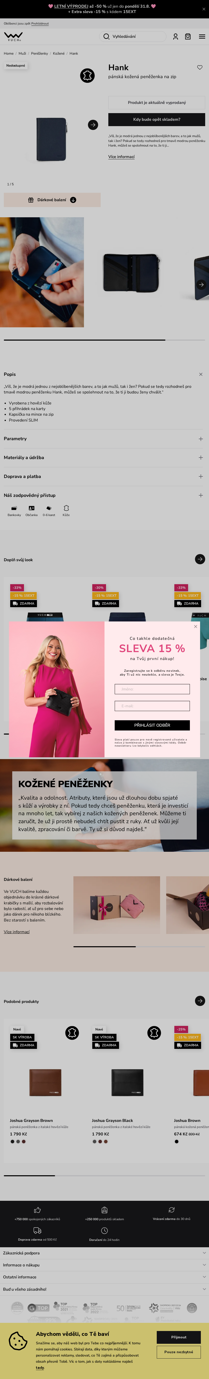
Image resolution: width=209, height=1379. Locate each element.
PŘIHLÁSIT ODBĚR (152, 725)
